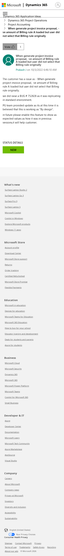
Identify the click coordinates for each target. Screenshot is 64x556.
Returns (8, 264)
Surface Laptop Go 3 (14, 195)
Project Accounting (19, 24)
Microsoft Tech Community (17, 443)
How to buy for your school (18, 328)
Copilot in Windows (14, 218)
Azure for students (13, 345)
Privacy (37, 543)
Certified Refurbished (15, 276)
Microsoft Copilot (13, 212)
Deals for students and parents (19, 339)
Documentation (12, 432)
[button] (58, 5)
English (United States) (20, 530)
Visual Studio (11, 460)
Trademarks (24, 547)
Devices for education (15, 311)
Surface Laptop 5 (12, 207)
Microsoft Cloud (12, 363)
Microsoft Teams (12, 391)
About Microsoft (12, 484)
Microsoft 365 (11, 380)
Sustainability (11, 518)
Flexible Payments (13, 287)
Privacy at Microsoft (14, 495)
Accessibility (10, 512)
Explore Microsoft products (17, 224)
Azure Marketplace (13, 449)
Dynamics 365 (36, 5)
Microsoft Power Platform (17, 385)
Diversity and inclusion (15, 507)
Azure (7, 420)
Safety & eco (38, 547)
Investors (9, 501)
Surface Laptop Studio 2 (16, 189)
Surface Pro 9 (11, 201)
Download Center (13, 253)
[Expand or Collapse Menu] (5, 13)
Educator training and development (21, 333)
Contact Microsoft (23, 543)
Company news (12, 489)
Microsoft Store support (16, 259)
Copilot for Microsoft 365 (16, 397)
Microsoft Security (13, 368)
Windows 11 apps (13, 229)
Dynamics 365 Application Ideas (22, 16)
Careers (8, 478)
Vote (8, 47)
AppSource (10, 455)
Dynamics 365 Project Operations (27, 20)
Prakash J (21, 69)
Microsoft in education (15, 305)
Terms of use (11, 547)
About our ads (11, 551)
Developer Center (13, 426)
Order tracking (12, 270)
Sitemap (8, 543)
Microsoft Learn (12, 437)
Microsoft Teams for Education (19, 316)
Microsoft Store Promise (16, 281)
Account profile (12, 247)
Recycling (51, 547)
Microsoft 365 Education (16, 322)
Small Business (11, 403)
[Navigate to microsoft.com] (11, 5)
